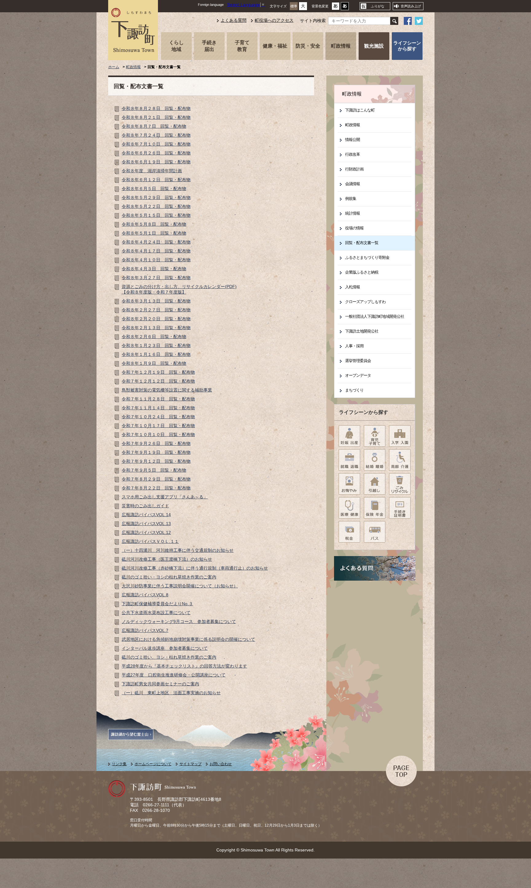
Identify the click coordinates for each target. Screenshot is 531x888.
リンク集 (119, 764)
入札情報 (352, 287)
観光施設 (374, 46)
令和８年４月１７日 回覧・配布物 (156, 251)
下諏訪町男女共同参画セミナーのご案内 (160, 684)
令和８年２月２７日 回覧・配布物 (156, 310)
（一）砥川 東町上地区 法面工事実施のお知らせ (171, 693)
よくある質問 (233, 20)
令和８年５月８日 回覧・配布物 (154, 224)
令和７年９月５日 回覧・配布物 (154, 470)
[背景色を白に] (336, 8)
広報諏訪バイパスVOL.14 (146, 514)
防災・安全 (308, 46)
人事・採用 (354, 346)
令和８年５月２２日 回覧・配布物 (156, 206)
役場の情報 (354, 228)
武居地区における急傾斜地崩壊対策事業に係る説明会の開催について (188, 639)
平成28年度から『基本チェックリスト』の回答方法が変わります (184, 666)
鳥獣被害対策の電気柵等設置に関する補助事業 (167, 390)
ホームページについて (153, 764)
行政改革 (352, 154)
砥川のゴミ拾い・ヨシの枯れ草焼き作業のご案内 (169, 577)
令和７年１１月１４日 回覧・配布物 (158, 408)
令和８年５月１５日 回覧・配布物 (156, 215)
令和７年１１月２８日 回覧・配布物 (158, 399)
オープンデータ (358, 375)
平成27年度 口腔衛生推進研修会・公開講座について (174, 675)
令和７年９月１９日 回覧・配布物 (156, 452)
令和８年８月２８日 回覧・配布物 (156, 108)
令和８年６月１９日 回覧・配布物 (156, 162)
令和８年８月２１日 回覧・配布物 (156, 117)
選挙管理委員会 (358, 360)
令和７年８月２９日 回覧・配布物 (156, 479)
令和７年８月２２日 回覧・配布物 (156, 488)
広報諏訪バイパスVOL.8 (145, 595)
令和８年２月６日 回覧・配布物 (154, 336)
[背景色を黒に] (345, 8)
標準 (293, 6)
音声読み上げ (411, 6)
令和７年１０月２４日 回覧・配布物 (158, 417)
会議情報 (352, 183)
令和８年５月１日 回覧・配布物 (154, 233)
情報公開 (352, 139)
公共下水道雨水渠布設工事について (156, 612)
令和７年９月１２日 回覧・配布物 (156, 461)
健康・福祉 (275, 46)
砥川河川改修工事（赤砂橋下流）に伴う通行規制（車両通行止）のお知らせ (195, 568)
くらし (176, 46)
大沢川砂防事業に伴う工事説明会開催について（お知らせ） (180, 586)
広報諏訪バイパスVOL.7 (145, 630)
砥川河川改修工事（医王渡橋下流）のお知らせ (167, 559)
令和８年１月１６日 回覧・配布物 (156, 354)
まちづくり (354, 390)
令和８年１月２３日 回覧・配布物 (156, 345)
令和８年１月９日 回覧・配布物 (154, 363)
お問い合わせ (221, 764)
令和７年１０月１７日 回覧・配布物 (158, 425)
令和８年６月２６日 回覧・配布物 (156, 153)
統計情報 (352, 213)
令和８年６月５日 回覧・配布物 (154, 188)
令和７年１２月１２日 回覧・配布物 (158, 381)
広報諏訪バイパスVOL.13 (146, 523)
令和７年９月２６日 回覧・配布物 (156, 443)
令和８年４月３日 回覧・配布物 (154, 269)
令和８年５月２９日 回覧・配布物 (156, 197)
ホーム (113, 67)
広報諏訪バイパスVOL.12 (146, 532)
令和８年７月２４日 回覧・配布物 (156, 135)
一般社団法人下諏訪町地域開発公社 (374, 316)
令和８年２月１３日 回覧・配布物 (156, 327)
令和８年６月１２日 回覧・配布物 (156, 179)
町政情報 (341, 46)
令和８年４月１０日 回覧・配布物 (156, 260)
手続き (209, 46)
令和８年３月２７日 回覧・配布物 (156, 277)
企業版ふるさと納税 (361, 272)
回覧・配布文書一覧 (361, 242)
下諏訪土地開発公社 (361, 331)
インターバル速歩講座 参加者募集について (165, 648)
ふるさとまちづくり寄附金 (367, 257)
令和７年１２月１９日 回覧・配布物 (158, 372)
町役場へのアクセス (274, 20)
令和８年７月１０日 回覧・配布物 (156, 144)
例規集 (350, 198)
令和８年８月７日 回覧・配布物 (154, 126)
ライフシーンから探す (407, 45)
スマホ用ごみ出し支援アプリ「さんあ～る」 (165, 497)
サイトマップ (190, 764)
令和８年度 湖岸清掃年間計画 (152, 171)
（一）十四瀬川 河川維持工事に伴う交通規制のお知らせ (178, 550)
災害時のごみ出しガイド (145, 506)
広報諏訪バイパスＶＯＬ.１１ (150, 541)
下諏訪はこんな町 (360, 110)
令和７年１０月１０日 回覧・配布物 (158, 434)
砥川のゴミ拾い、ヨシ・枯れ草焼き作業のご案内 (169, 657)
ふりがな (377, 6)
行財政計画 (354, 169)
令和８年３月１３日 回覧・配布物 (156, 301)
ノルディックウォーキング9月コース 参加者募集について (179, 621)
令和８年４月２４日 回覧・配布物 (156, 242)
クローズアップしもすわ (365, 301)
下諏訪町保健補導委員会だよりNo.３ (157, 604)
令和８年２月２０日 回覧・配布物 (156, 319)
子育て (242, 46)
